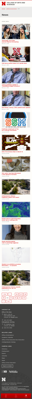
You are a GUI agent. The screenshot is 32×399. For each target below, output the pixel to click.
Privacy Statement (5, 389)
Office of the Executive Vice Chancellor (13, 339)
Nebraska (3, 8)
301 (11, 298)
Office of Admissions (8, 335)
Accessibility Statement (13, 387)
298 (25, 294)
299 (4, 298)
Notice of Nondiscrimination (20, 388)
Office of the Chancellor (9, 362)
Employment (5, 351)
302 (16, 298)
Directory (4, 349)
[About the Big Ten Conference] (4, 372)
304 (24, 298)
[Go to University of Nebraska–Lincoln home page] (4, 3)
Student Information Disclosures (23, 389)
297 (21, 294)
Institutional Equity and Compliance (8, 388)
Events (4, 353)
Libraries (4, 355)
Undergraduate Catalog (8, 342)
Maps (3, 358)
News (3, 360)
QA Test (6, 387)
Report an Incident (7, 366)
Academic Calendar (7, 337)
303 (20, 298)
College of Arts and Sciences (16, 3)
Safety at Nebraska (13, 389)
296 (17, 294)
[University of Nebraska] (13, 371)
